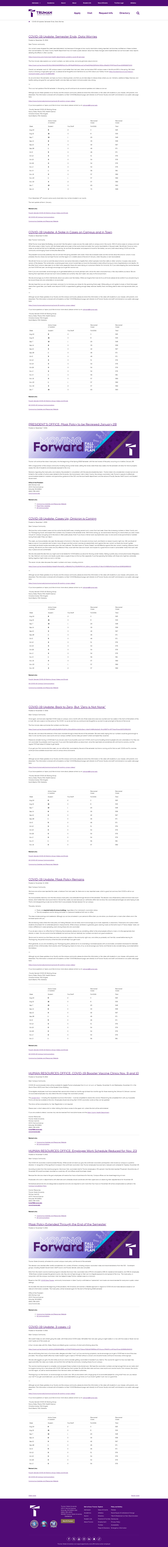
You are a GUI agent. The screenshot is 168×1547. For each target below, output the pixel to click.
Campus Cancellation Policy (38, 1186)
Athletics (133, 3)
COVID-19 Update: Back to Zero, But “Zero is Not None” (67, 707)
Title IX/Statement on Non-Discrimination (124, 1516)
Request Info (106, 13)
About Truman (88, 1522)
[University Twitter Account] (74, 1539)
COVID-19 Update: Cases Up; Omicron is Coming (62, 518)
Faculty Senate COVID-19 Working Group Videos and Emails (48, 213)
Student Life (87, 3)
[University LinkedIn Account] (89, 1539)
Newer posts (135, 1495)
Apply (77, 13)
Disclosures (114, 1519)
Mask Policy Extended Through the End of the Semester (67, 1224)
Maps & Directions (104, 1528)
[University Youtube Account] (79, 1539)
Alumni (63, 3)
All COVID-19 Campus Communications (41, 217)
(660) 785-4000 (66, 1512)
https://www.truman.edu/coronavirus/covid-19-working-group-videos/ (52, 101)
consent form (35, 1098)
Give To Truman (68, 1521)
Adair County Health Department (98, 1112)
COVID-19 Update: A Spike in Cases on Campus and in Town (70, 232)
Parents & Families (104, 1519)
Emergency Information (119, 1528)
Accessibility (115, 1525)
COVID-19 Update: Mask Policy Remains (56, 879)
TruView (100, 1525)
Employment (102, 1522)
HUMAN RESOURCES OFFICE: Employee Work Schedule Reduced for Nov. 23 (83, 1151)
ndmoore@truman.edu (90, 105)
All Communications (43, 1144)
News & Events (103, 3)
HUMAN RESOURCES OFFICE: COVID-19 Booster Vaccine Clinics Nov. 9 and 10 (84, 1073)
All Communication (43, 508)
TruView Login (119, 3)
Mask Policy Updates (43, 506)
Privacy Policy (115, 1522)
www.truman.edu (34, 493)
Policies (113, 1510)
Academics (50, 3)
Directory (125, 13)
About (74, 3)
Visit (89, 13)
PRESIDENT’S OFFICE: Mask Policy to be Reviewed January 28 (73, 424)
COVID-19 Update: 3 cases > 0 (50, 1327)
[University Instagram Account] (84, 1539)
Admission (35, 3)
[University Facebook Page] (69, 1539)
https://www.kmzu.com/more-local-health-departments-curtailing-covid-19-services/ (57, 57)
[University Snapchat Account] (94, 1539)
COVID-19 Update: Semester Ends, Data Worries (63, 36)
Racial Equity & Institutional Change (122, 1513)
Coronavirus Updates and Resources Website (43, 221)
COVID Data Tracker (47, 1280)
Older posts (32, 1495)
